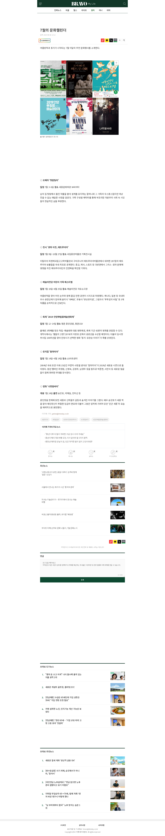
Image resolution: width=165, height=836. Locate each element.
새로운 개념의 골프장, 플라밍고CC (60, 687)
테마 (108, 10)
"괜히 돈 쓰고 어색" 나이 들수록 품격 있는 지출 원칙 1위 (63, 676)
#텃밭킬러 (56, 419)
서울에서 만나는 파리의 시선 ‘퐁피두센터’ (58, 487)
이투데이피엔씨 (81, 832)
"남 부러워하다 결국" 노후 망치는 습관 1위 (62, 806)
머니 (100, 10)
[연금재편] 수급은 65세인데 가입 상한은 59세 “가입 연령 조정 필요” (62, 699)
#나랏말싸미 (85, 419)
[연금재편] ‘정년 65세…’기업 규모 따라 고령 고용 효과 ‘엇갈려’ (63, 722)
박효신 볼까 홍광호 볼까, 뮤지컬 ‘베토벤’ (57, 514)
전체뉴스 (57, 10)
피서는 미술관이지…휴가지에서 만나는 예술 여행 (59, 500)
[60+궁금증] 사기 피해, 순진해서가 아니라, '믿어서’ (62, 772)
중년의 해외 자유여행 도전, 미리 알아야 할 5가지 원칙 (66, 437)
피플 (67, 10)
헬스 (75, 10)
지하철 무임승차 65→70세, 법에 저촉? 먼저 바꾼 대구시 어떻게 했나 (63, 795)
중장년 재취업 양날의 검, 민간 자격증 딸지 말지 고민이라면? (68, 441)
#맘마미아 (45, 419)
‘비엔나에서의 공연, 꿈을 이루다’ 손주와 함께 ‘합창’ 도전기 (59, 473)
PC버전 (63, 825)
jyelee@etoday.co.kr (60, 413)
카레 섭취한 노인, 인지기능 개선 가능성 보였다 (63, 710)
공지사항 (82, 825)
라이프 (84, 10)
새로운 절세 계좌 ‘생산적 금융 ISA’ (60, 760)
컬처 (93, 10)
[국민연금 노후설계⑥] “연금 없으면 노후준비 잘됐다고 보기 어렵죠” (62, 783)
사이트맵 (101, 825)
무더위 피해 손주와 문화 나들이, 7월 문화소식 (59, 528)
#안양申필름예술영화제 (100, 419)
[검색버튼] (124, 3)
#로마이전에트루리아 (69, 419)
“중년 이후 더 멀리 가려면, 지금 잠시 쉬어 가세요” (64, 434)
